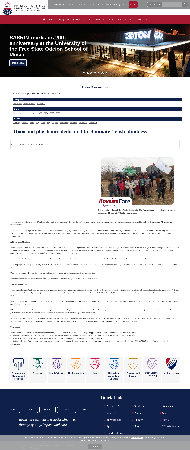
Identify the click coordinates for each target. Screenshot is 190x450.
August (55, 123)
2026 (58, 113)
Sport (100, 4)
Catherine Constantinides (72, 264)
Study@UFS (63, 19)
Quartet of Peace (115, 433)
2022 (34, 113)
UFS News (17, 103)
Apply (133, 4)
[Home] (44, 19)
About (51, 19)
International (60, 4)
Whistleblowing (171, 426)
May (37, 123)
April (32, 123)
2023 (40, 113)
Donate (72, 4)
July (48, 123)
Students (76, 19)
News (92, 4)
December (93, 123)
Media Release (29, 103)
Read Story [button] (18, 62)
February (16, 123)
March (25, 123)
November (83, 123)
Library (82, 4)
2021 (28, 113)
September (64, 123)
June (43, 123)
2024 (46, 113)
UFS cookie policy (137, 438)
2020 (21, 113)
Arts (125, 4)
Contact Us (142, 19)
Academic (88, 19)
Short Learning (113, 4)
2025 (52, 113)
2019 (15, 113)
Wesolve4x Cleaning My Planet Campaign (55, 230)
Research (100, 19)
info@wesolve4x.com (158, 341)
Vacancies (83, 409)
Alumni (111, 19)
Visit (30, 409)
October (73, 123)
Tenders (65, 409)
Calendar (129, 19)
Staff (120, 19)
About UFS (113, 406)
